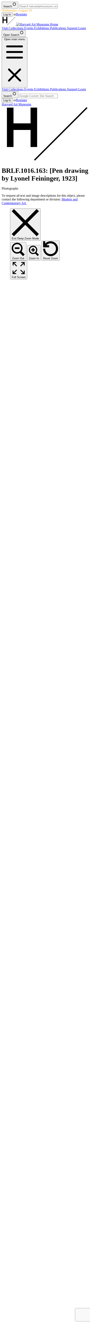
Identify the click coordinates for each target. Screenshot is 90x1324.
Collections (16, 28)
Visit (5, 28)
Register (21, 14)
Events (29, 28)
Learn (82, 28)
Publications (58, 28)
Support (72, 28)
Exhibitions (42, 28)
